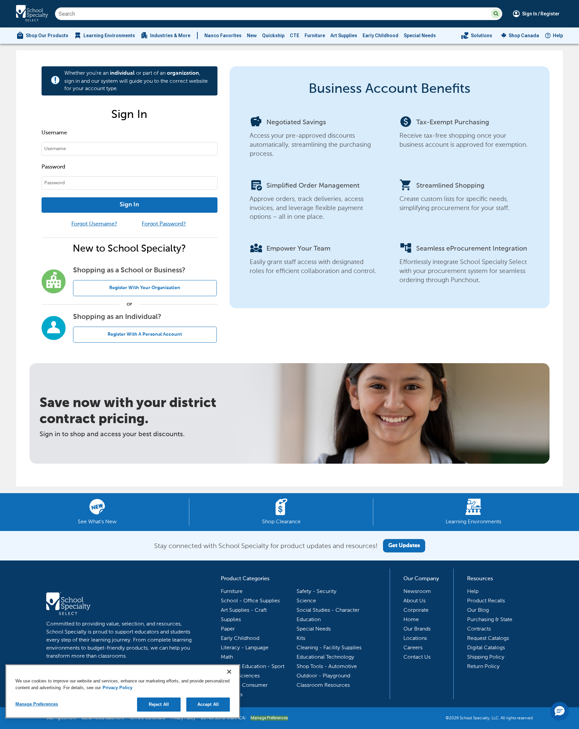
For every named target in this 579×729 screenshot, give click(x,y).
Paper (228, 628)
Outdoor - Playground (323, 675)
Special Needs (420, 35)
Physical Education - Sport (252, 666)
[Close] (229, 671)
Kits (301, 638)
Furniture (315, 35)
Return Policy (483, 666)
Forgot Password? (164, 224)
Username (54, 133)
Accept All (208, 704)
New (252, 35)
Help (558, 35)
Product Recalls (486, 600)
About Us (414, 600)
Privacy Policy (117, 687)
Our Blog (478, 610)
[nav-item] (476, 35)
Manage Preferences (269, 718)
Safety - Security (316, 591)
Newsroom (417, 591)
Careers (413, 647)
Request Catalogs (488, 638)
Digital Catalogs (486, 647)
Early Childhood (380, 35)
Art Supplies (343, 35)
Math (227, 657)
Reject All (159, 704)
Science (306, 600)
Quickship (273, 35)
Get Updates (404, 545)
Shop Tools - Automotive (327, 666)
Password (53, 167)
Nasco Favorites (223, 35)
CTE (294, 35)
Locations (415, 638)
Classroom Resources (323, 685)
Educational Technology (325, 657)
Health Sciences (240, 675)
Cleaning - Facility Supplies (329, 647)
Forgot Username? (94, 224)
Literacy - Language (244, 647)
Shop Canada (524, 35)
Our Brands (417, 628)
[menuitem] (42, 35)
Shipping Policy (485, 657)
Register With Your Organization (144, 287)
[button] (496, 13)
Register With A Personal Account (145, 334)
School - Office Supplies (250, 600)
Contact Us (417, 657)
